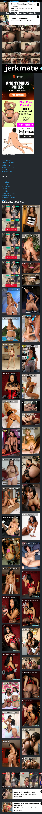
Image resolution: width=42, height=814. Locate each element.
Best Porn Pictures (8, 198)
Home (5, 1)
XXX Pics (4, 189)
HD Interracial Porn (8, 167)
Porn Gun (25, 1)
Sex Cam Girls (6, 160)
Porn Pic (4, 169)
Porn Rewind (6, 186)
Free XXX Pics (6, 195)
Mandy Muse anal (8, 163)
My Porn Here (6, 165)
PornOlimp (5, 184)
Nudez (4, 200)
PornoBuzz (5, 182)
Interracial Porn (7, 172)
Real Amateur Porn (8, 193)
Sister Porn (34, 1)
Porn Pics (5, 191)
